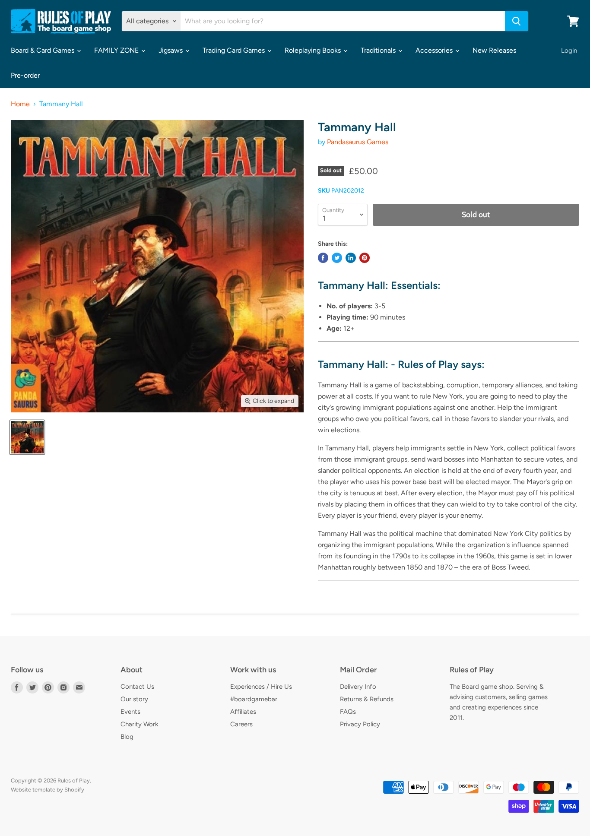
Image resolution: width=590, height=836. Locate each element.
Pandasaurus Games (357, 142)
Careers (241, 724)
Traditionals (379, 50)
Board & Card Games (43, 50)
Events (130, 712)
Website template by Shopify (47, 789)
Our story (134, 699)
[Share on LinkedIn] (351, 258)
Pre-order (25, 75)
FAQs (348, 712)
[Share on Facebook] (323, 258)
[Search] (516, 21)
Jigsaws (171, 50)
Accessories (435, 50)
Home (20, 104)
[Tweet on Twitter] (337, 258)
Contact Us (137, 686)
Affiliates (243, 712)
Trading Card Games (234, 50)
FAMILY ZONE (117, 50)
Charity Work (139, 724)
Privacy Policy (360, 724)
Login (569, 50)
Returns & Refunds (366, 699)
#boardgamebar (253, 699)
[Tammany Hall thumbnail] (27, 437)
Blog (127, 737)
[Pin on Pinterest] (364, 258)
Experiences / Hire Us (261, 686)
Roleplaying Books (314, 50)
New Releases (494, 50)
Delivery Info (358, 686)
